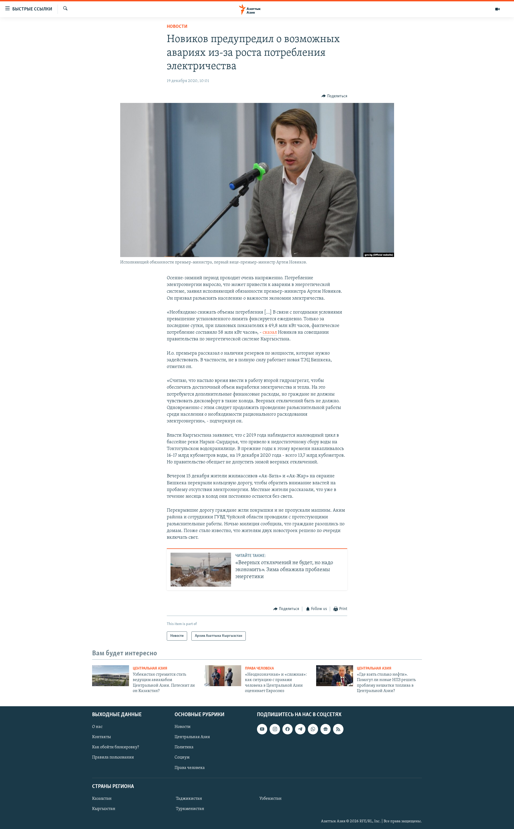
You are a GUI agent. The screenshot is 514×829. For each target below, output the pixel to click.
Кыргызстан (103, 809)
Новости (177, 26)
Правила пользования (113, 757)
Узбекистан (270, 799)
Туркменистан (190, 809)
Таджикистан (189, 799)
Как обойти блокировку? (115, 747)
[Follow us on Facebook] (287, 729)
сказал (270, 332)
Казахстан (102, 799)
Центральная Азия (150, 669)
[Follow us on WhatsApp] (313, 729)
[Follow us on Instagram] (275, 729)
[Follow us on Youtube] (262, 729)
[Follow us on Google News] (325, 729)
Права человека (259, 669)
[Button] (334, 96)
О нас (97, 727)
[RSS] (338, 729)
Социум (182, 757)
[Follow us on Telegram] (300, 729)
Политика (184, 747)
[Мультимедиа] (497, 9)
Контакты (101, 737)
